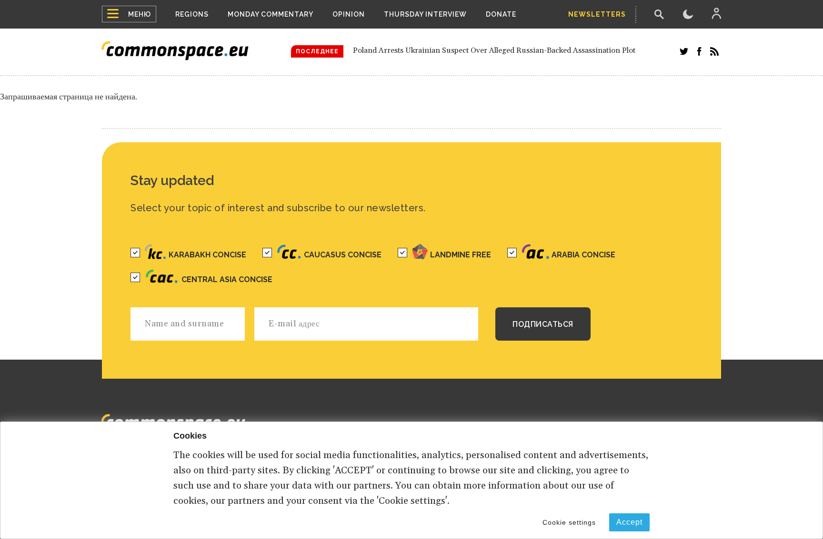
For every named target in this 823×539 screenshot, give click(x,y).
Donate (501, 14)
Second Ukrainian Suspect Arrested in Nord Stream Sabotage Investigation (481, 63)
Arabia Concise (583, 254)
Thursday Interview (425, 14)
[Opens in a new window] (684, 51)
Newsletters (597, 14)
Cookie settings (569, 522)
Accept (629, 522)
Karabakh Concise (207, 254)
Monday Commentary (270, 14)
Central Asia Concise (226, 279)
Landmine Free (460, 254)
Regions (192, 14)
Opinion (348, 14)
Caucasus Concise (342, 254)
